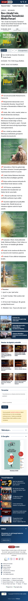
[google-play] (17, 587)
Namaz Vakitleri (7, 567)
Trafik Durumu (6, 569)
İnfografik (11, 10)
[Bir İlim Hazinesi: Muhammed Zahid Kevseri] (7, 363)
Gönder (4, 407)
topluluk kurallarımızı (15, 412)
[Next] (5, 559)
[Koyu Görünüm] (21, 2)
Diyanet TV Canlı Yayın (17, 578)
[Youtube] (17, 559)
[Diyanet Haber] (7, 2)
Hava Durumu (6, 565)
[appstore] (9, 587)
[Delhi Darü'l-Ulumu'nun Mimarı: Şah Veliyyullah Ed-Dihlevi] (7, 348)
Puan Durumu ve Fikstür (9, 570)
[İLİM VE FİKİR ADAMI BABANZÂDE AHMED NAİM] (21, 348)
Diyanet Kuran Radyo (17, 580)
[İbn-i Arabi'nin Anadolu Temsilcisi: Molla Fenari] (14, 40)
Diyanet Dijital (6, 578)
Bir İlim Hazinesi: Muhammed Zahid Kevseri (6, 369)
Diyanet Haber (5, 6)
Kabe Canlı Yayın (20, 582)
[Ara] (23, 2)
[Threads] (22, 559)
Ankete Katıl (6, 540)
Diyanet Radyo (6, 580)
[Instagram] (14, 559)
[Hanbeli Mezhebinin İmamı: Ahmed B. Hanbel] (21, 376)
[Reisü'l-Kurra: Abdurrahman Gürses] (21, 363)
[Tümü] (26, 430)
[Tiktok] (19, 559)
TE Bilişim (18, 598)
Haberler (3, 10)
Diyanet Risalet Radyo (8, 582)
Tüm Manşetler (7, 572)
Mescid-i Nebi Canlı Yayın (9, 583)
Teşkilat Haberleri (17, 6)
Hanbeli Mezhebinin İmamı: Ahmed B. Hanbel (20, 382)
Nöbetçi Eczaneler (8, 563)
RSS (5, 593)
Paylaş (4, 50)
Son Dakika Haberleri (8, 574)
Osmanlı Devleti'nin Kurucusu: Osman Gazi (6, 382)
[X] (11, 559)
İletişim (19, 583)
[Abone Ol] (22, 50)
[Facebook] (8, 559)
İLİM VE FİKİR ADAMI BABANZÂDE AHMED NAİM (20, 354)
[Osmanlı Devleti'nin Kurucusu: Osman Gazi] (7, 376)
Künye (25, 583)
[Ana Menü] (25, 2)
